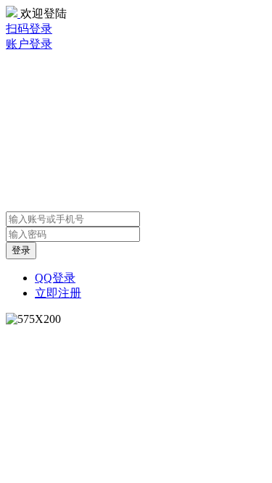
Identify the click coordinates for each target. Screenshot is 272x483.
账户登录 (29, 44)
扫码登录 (29, 28)
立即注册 (58, 293)
